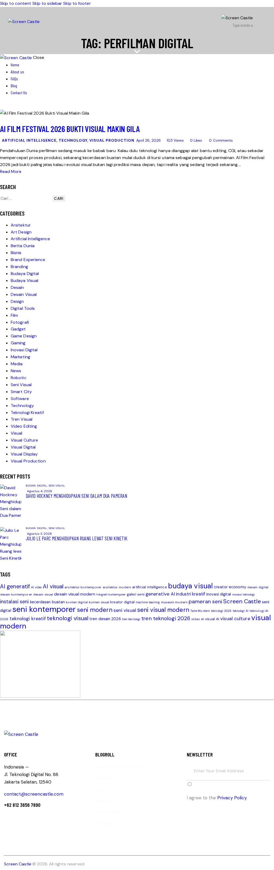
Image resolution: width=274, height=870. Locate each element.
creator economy (230, 587)
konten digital (76, 602)
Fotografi (20, 322)
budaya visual (190, 585)
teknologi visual (67, 618)
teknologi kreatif (28, 619)
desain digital (257, 587)
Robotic (18, 378)
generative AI (160, 594)
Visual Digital (23, 447)
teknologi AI (240, 611)
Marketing (20, 357)
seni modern (94, 610)
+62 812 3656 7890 (22, 804)
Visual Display (24, 454)
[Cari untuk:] (26, 198)
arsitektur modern (117, 587)
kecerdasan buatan (47, 602)
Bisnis (16, 252)
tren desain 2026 (105, 619)
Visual (16, 433)
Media (17, 364)
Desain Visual (24, 294)
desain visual (43, 594)
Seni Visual (21, 384)
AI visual (53, 586)
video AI (197, 619)
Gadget (18, 329)
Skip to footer (77, 3)
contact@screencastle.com (33, 794)
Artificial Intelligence (29, 140)
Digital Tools (23, 308)
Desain (17, 287)
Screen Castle (242, 601)
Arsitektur (21, 225)
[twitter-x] (7, 106)
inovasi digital (218, 594)
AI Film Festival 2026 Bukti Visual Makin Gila (69, 129)
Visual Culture (24, 440)
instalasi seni (14, 601)
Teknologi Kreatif (27, 412)
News (16, 371)
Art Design (21, 232)
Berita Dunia (23, 245)
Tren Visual (21, 419)
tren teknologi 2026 (165, 618)
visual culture (235, 619)
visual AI (212, 619)
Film (14, 315)
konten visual (99, 602)
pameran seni (205, 601)
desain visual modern (74, 594)
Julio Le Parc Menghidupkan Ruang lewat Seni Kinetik (76, 538)
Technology (73, 140)
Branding (19, 266)
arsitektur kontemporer (82, 587)
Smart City (21, 391)
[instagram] (18, 106)
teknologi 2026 (221, 611)
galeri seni (135, 594)
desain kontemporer (16, 594)
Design (17, 301)
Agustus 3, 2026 (39, 534)
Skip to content (15, 3)
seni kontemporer (44, 609)
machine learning (148, 602)
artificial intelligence (149, 587)
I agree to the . (217, 798)
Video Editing (24, 426)
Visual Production (111, 140)
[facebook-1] (3, 106)
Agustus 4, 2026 (39, 491)
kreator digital (122, 602)
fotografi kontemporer (110, 594)
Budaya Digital (25, 273)
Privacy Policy (231, 798)
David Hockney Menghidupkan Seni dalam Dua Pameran (76, 496)
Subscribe (266, 775)
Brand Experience (28, 259)
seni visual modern (163, 610)
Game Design (24, 336)
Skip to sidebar (47, 3)
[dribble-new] (12, 106)
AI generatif (15, 586)
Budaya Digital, (37, 485)
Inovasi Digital (24, 350)
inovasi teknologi (243, 594)
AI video (36, 587)
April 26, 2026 (148, 140)
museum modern (174, 602)
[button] (262, 21)
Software (20, 398)
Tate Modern (200, 611)
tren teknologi (131, 619)
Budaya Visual (24, 280)
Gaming (18, 343)
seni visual (124, 610)
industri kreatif (190, 594)
